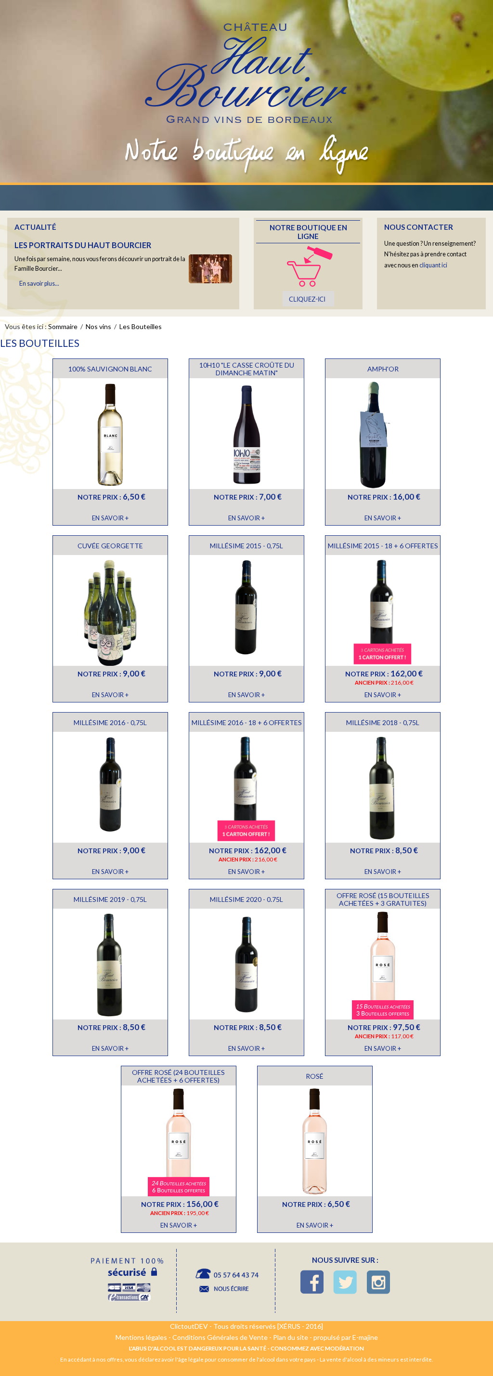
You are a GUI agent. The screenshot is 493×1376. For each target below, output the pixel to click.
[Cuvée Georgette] (110, 611)
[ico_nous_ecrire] (225, 1281)
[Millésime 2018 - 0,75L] (382, 788)
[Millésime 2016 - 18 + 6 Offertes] (246, 788)
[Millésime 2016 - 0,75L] (110, 788)
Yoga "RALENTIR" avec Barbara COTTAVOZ (102, 276)
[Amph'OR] (382, 435)
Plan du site (290, 1337)
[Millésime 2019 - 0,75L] (110, 965)
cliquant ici (433, 265)
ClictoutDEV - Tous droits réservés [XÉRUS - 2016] (246, 1326)
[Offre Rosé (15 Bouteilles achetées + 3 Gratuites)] (382, 965)
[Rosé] (315, 1142)
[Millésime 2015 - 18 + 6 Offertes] (382, 611)
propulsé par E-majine (345, 1337)
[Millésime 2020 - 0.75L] (246, 965)
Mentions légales (141, 1337)
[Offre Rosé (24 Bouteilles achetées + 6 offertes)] (178, 1142)
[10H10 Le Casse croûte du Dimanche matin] (246, 435)
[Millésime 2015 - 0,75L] (246, 611)
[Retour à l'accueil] (247, 64)
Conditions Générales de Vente (220, 1337)
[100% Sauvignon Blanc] (110, 435)
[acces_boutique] (308, 275)
